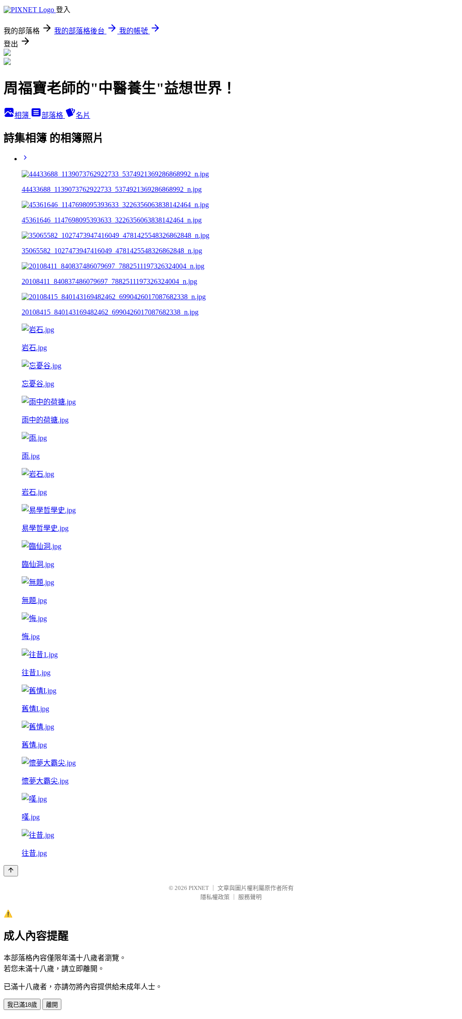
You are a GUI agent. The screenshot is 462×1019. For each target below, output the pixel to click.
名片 (83, 115)
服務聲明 (250, 897)
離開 (52, 1004)
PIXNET (199, 888)
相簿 (22, 115)
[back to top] (11, 870)
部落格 (53, 115)
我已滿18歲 (22, 1004)
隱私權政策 (215, 897)
